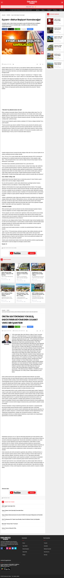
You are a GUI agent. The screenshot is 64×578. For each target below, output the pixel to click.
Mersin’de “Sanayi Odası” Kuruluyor (10, 523)
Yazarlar (45, 543)
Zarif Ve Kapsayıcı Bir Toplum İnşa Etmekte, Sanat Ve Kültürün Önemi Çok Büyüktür (21, 519)
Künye (24, 543)
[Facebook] (2, 548)
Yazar (9, 497)
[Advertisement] (24, 58)
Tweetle (12, 29)
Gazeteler (46, 545)
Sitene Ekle (25, 551)
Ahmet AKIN (6, 344)
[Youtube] (10, 548)
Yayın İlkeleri (25, 545)
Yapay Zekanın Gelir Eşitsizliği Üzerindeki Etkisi (12, 510)
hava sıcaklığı (14, 247)
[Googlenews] (13, 548)
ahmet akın (5, 497)
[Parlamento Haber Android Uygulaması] (6, 570)
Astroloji (45, 554)
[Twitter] (4, 548)
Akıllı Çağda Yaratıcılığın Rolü (8, 506)
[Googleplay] (15, 548)
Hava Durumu (46, 551)
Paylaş (5, 29)
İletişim (24, 554)
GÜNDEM (8, 15)
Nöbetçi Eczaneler (47, 548)
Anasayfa (3, 15)
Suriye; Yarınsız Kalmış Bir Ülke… (9, 528)
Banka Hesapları (26, 548)
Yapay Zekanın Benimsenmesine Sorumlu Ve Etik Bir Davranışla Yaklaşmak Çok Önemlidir (22, 515)
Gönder (18, 29)
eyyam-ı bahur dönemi (7, 247)
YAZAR (8, 310)
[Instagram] (7, 548)
